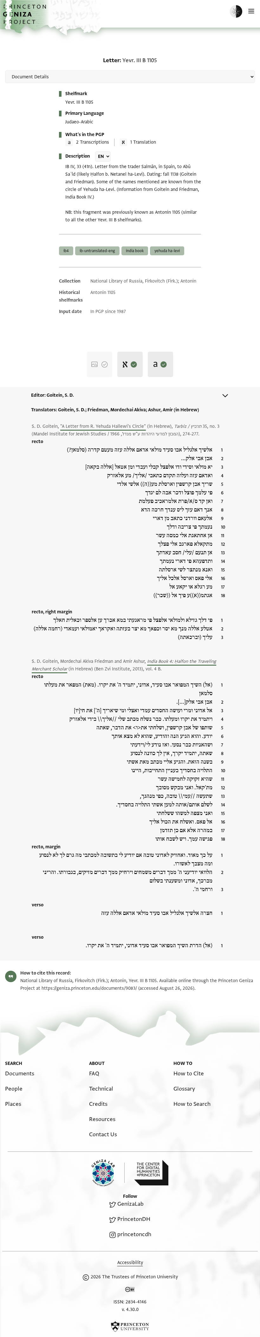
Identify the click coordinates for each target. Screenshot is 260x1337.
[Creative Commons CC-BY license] (130, 1291)
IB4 (66, 250)
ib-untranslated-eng (97, 250)
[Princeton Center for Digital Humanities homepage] (151, 1172)
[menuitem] (19, 1073)
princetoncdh (134, 1234)
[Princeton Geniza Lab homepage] (108, 1172)
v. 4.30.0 (130, 1310)
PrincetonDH (133, 1219)
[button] (25, 17)
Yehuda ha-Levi (167, 250)
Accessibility (130, 1263)
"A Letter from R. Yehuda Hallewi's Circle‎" (103, 426)
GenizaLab (130, 1204)
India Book (135, 250)
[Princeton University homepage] (130, 1326)
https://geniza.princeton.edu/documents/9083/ (89, 988)
